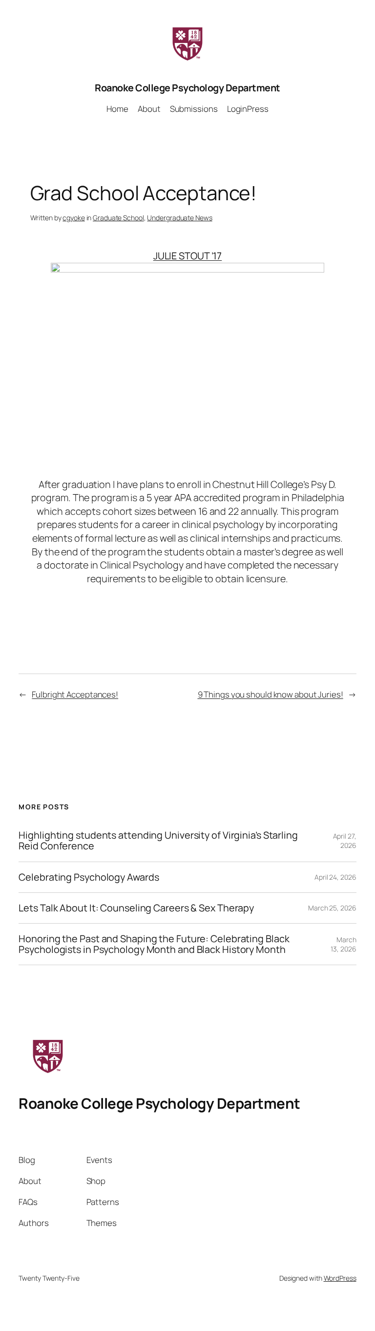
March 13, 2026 (343, 944)
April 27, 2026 (344, 840)
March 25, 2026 (332, 907)
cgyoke (73, 217)
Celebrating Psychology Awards (89, 877)
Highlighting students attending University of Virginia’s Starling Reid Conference (158, 840)
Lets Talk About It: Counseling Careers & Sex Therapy (136, 908)
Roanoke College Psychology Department (187, 87)
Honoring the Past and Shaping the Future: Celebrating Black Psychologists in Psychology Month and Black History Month (154, 944)
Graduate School (118, 217)
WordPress (340, 1278)
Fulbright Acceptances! (75, 694)
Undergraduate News (179, 217)
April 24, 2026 (335, 877)
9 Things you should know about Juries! (270, 694)
